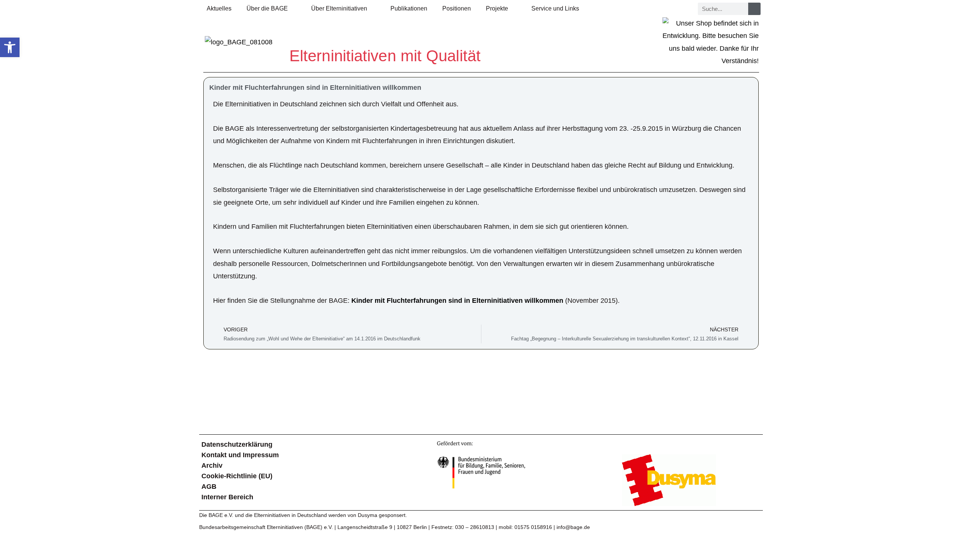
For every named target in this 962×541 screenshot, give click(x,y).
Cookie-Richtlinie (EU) (236, 476)
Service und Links (555, 8)
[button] (10, 47)
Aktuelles (219, 8)
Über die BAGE (267, 8)
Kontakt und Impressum (240, 455)
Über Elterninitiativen (339, 8)
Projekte (497, 8)
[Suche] (754, 9)
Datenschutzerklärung (236, 444)
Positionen (456, 8)
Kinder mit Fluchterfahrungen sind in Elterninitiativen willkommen (457, 300)
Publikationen (408, 8)
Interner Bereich (227, 497)
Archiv (211, 465)
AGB (208, 486)
